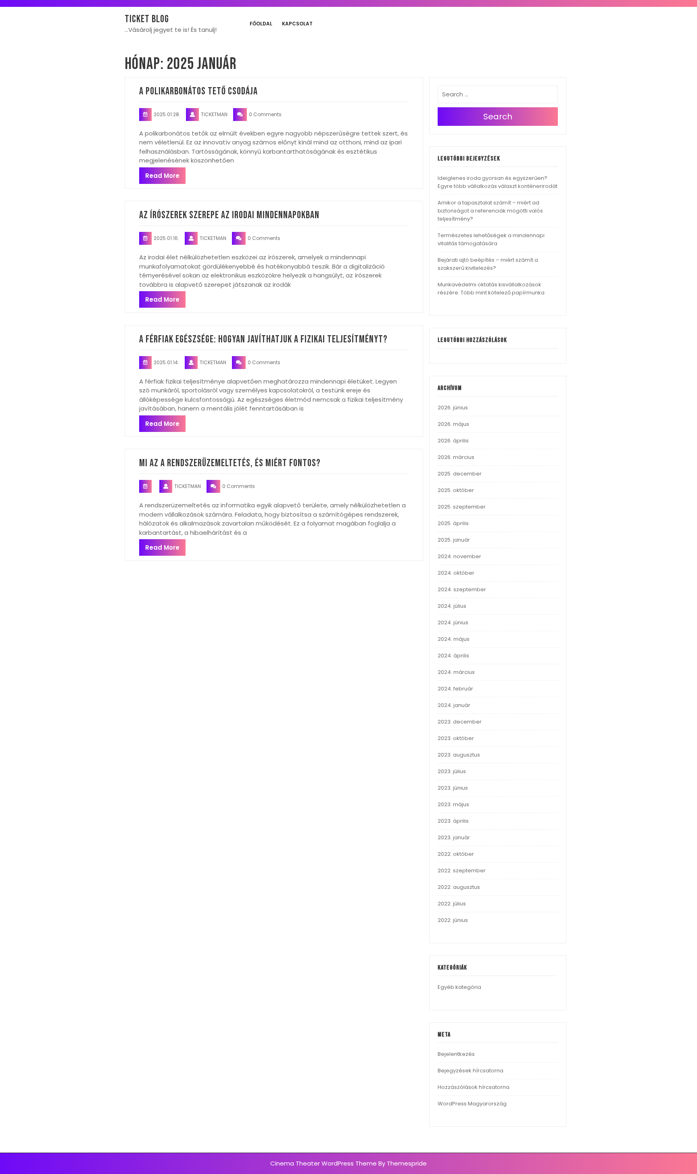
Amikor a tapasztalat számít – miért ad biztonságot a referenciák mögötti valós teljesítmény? (490, 211)
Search (497, 116)
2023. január (454, 837)
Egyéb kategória (459, 987)
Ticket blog (147, 19)
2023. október (456, 738)
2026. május (453, 424)
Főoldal (261, 23)
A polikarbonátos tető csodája (198, 91)
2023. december (460, 722)
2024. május (454, 639)
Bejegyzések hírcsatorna (470, 1070)
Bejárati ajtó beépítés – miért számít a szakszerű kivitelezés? (488, 264)
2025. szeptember (462, 507)
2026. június (453, 407)
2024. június (453, 622)
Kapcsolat (297, 23)
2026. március (456, 457)
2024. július (452, 606)
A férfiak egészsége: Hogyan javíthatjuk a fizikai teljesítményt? (263, 339)
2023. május (453, 804)
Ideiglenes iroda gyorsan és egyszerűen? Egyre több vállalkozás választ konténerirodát (497, 182)
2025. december (460, 474)
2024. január (454, 705)
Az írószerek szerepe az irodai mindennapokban (229, 215)
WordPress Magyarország (472, 1103)
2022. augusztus (459, 887)
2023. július (452, 771)
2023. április (453, 821)
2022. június (453, 920)
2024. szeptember (462, 589)
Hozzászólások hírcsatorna (473, 1087)
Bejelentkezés (456, 1054)
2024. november (459, 556)
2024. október (456, 573)
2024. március (456, 672)
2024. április (453, 655)
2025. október (456, 490)
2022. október (456, 854)
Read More (162, 175)
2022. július (452, 903)
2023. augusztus (459, 755)
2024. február (455, 688)
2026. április (453, 440)
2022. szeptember (462, 870)
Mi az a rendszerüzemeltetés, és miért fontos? (230, 463)
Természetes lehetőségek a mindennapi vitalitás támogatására (491, 239)
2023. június (453, 788)
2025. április (453, 523)
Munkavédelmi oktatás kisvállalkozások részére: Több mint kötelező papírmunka (491, 288)
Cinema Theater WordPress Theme (323, 1163)
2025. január (454, 540)
